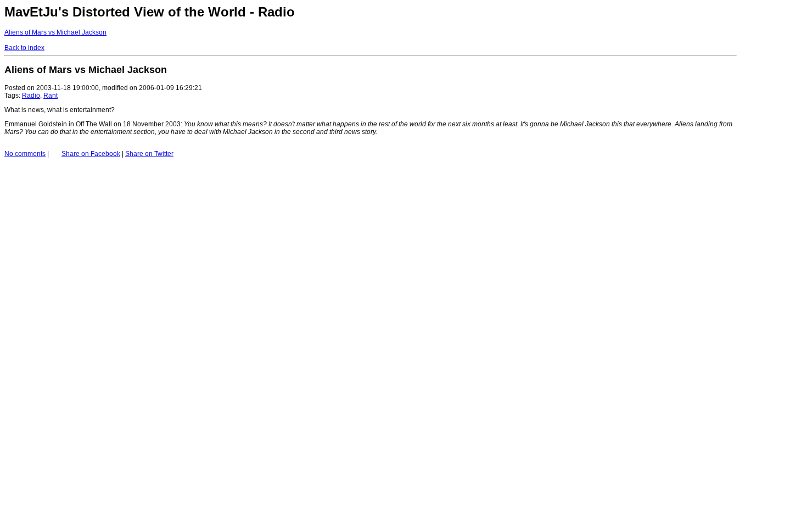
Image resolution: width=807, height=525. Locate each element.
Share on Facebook (90, 154)
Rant (50, 95)
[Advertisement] (770, 70)
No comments (25, 154)
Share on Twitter (149, 154)
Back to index (24, 48)
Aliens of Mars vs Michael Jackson (55, 32)
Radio (31, 95)
